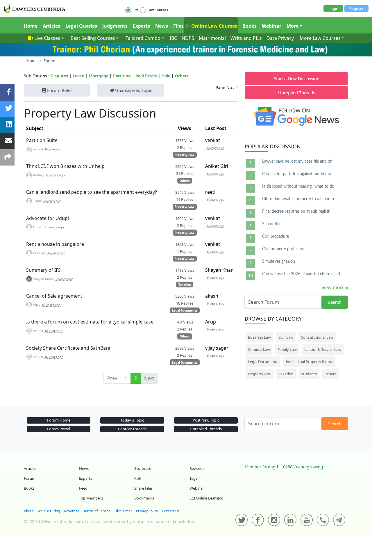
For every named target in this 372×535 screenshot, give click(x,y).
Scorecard (142, 468)
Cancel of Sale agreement (54, 296)
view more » (335, 287)
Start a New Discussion (296, 78)
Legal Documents (184, 310)
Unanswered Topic (133, 90)
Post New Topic (206, 420)
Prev (112, 378)
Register (356, 8)
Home (30, 26)
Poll (137, 478)
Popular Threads (132, 428)
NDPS (188, 38)
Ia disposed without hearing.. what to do (298, 186)
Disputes (59, 76)
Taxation (184, 284)
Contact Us (171, 511)
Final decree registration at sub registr (296, 211)
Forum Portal (58, 428)
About (28, 511)
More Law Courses (320, 38)
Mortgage (98, 76)
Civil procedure (275, 236)
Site (136, 10)
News (161, 26)
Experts (141, 26)
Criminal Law (259, 349)
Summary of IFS (43, 270)
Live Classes (47, 38)
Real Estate (146, 76)
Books (249, 26)
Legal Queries (81, 26)
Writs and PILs (246, 38)
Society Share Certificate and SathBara (68, 348)
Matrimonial (212, 38)
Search (334, 302)
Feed (83, 488)
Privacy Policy (147, 511)
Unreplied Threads (296, 92)
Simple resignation (278, 261)
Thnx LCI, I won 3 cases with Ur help (65, 166)
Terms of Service (96, 511)
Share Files (143, 488)
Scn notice (271, 224)
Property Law (184, 155)
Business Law (259, 337)
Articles (51, 26)
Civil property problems (283, 249)
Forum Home (58, 420)
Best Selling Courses (93, 38)
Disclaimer (123, 511)
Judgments (115, 26)
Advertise (71, 511)
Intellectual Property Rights (309, 361)
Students (309, 373)
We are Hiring (48, 511)
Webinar (271, 26)
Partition (122, 76)
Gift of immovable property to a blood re (298, 199)
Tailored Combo (143, 38)
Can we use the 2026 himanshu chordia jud (301, 274)
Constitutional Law (317, 337)
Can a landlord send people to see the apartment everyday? (91, 192)
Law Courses (157, 10)
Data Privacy (280, 38)
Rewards (196, 468)
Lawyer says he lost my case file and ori (297, 161)
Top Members (91, 498)
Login (333, 8)
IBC (173, 38)
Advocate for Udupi (47, 218)
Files (178, 26)
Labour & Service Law (322, 349)
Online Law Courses (213, 26)
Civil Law (285, 337)
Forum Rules (59, 90)
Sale (166, 76)
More (292, 26)
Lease (78, 76)
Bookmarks (144, 498)
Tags (193, 478)
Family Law (287, 349)
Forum (29, 478)
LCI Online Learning (206, 498)
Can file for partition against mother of (297, 174)
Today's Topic (132, 420)
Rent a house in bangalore (55, 244)
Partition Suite (42, 140)
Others (182, 76)
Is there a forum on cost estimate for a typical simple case (89, 322)
